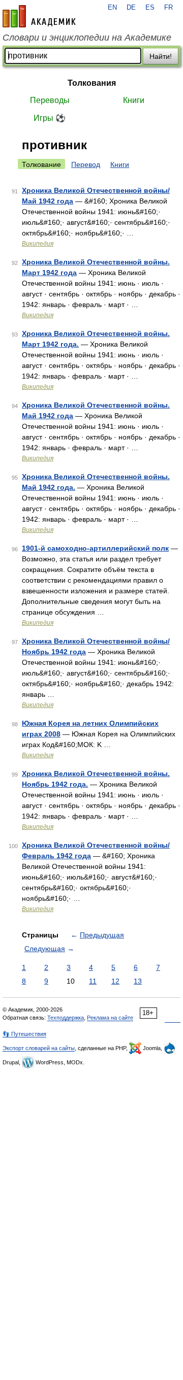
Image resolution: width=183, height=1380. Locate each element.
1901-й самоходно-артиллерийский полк (95, 548)
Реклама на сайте (110, 1018)
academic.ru (39, 16)
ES (150, 7)
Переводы (50, 100)
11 (93, 981)
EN (112, 7)
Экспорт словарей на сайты (39, 1048)
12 (115, 981)
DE (131, 7)
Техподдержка (65, 1018)
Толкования (92, 83)
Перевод (85, 164)
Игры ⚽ (50, 118)
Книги (133, 100)
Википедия (37, 243)
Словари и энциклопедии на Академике (87, 37)
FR (168, 7)
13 (138, 981)
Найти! (160, 56)
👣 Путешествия (24, 1034)
